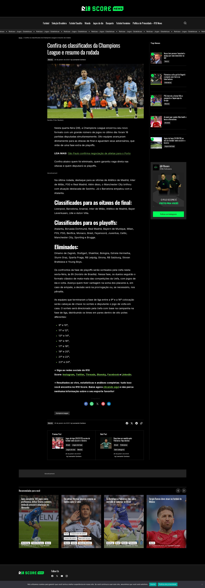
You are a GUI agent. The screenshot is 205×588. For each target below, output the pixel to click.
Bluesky (101, 374)
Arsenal (167, 123)
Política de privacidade (167, 584)
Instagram (68, 374)
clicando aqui (111, 387)
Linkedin (126, 374)
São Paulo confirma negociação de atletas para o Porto (99, 153)
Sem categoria (119, 450)
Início (20, 38)
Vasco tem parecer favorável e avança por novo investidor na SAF (174, 55)
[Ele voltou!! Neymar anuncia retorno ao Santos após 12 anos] (81, 521)
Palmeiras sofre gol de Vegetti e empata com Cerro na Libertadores (174, 77)
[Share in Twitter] (131, 423)
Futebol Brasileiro (71, 538)
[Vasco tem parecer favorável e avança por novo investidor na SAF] (156, 58)
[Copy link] (141, 423)
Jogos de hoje (77, 445)
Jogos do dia (70, 450)
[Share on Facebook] (127, 423)
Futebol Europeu (37, 543)
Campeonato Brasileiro (78, 534)
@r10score (164, 166)
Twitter (80, 374)
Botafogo (110, 543)
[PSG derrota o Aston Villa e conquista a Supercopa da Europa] (156, 100)
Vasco (167, 61)
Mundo (50, 60)
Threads (90, 374)
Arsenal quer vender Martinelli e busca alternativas (175, 118)
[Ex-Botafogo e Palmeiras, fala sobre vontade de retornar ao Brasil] (124, 521)
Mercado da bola (84, 538)
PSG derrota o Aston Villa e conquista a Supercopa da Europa (173, 98)
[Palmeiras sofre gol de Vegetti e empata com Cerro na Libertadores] (156, 79)
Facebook (113, 374)
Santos (74, 543)
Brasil (68, 445)
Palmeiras (123, 445)
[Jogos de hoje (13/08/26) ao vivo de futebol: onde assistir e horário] (156, 143)
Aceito (152, 584)
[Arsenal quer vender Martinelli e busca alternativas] (156, 121)
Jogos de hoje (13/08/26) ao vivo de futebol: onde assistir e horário (174, 140)
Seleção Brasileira (85, 543)
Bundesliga (26, 543)
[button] (185, 23)
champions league (62, 413)
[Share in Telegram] (136, 423)
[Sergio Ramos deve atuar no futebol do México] (166, 521)
